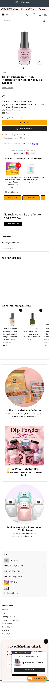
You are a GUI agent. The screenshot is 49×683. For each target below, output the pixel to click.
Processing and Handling (10, 620)
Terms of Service (7, 627)
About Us (5, 610)
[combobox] (24, 20)
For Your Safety (7, 624)
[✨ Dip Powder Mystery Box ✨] (24, 445)
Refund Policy (6, 634)
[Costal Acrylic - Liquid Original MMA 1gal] (30, 168)
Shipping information (10, 242)
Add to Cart (12, 198)
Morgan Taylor (7, 88)
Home (4, 72)
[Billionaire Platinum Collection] (24, 387)
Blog (3, 613)
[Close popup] (45, 654)
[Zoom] (39, 62)
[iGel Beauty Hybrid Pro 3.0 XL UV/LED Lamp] (24, 504)
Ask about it (29, 670)
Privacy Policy (7, 630)
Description (6, 237)
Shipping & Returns (8, 617)
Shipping (5, 118)
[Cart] (40, 14)
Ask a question (7, 248)
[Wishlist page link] (28, 14)
